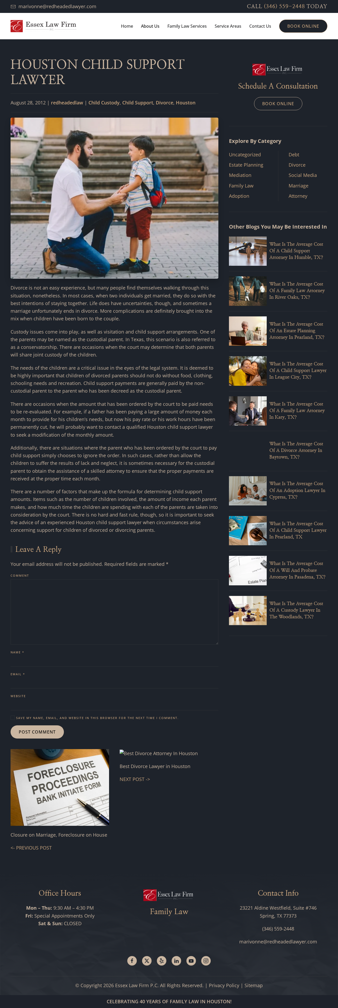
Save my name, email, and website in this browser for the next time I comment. (97, 718)
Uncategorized (245, 154)
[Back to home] (44, 26)
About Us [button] (150, 26)
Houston (185, 102)
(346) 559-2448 (284, 6)
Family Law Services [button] (187, 26)
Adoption (239, 196)
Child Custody (104, 102)
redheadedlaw (67, 102)
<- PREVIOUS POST (31, 848)
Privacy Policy (224, 985)
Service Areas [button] (228, 26)
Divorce (164, 102)
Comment (20, 575)
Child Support (137, 102)
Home (127, 26)
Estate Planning (246, 165)
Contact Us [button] (260, 26)
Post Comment (37, 732)
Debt (294, 154)
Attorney (298, 196)
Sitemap (254, 985)
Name (17, 652)
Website (18, 696)
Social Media (303, 175)
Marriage (298, 185)
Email (18, 674)
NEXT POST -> (135, 779)
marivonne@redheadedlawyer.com (57, 6)
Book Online (303, 26)
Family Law (241, 185)
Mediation (240, 175)
